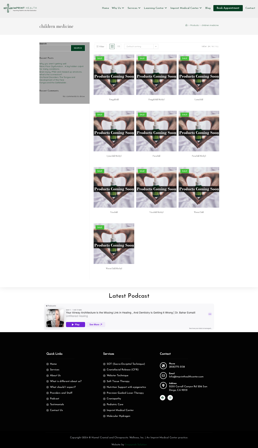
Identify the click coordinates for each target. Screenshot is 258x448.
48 (213, 46)
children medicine (210, 25)
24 (209, 46)
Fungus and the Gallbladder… (53, 82)
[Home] (186, 25)
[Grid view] (112, 46)
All (217, 46)
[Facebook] (162, 397)
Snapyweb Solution (135, 444)
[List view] (118, 46)
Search (43, 43)
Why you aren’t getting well (52, 63)
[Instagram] (170, 397)
